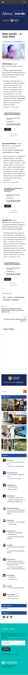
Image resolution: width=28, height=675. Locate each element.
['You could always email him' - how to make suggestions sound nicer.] (20, 431)
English (9, 297)
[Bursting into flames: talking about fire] (20, 418)
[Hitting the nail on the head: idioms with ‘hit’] (7, 431)
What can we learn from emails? (16, 587)
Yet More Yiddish (12, 524)
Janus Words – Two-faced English (16, 522)
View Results (13, 133)
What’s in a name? (12, 489)
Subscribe (6, 649)
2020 (4, 297)
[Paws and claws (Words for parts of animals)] (20, 445)
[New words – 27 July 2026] (20, 405)
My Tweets (4, 608)
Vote (7, 129)
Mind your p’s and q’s (13, 596)
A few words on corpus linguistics (16, 466)
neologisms (6, 299)
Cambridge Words (18, 41)
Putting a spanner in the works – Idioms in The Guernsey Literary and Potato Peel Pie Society (16, 562)
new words (15, 299)
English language (19, 297)
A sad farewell (11, 577)
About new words (7, 293)
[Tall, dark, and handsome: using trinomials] (7, 445)
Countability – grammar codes (15, 497)
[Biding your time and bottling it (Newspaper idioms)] (7, 418)
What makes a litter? (13, 598)
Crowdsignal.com (13, 135)
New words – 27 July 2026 (14, 478)
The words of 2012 (12, 579)
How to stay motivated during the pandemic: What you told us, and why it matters (16, 511)
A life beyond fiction (13, 487)
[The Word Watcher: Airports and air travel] (7, 405)
